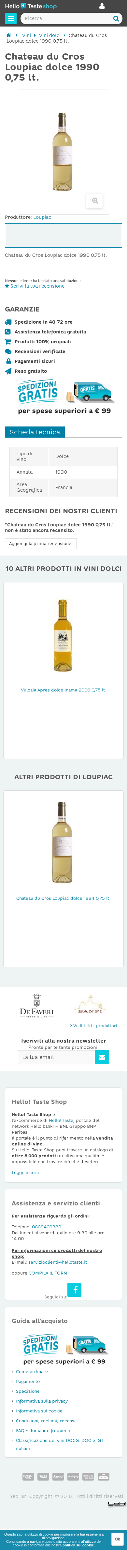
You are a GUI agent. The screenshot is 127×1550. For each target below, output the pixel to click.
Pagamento (28, 1381)
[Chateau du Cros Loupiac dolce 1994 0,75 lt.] (63, 842)
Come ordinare (32, 1371)
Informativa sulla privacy (42, 1401)
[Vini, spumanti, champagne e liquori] (9, 35)
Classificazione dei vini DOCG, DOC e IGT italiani (60, 1444)
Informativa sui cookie (39, 1410)
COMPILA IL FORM (48, 1273)
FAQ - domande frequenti (43, 1430)
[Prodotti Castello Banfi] (37, 1006)
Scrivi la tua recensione (36, 286)
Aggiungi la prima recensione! (41, 543)
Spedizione (28, 1391)
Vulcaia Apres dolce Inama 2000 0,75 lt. (63, 690)
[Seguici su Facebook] (74, 1290)
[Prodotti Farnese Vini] (90, 1006)
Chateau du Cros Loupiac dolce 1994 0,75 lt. (63, 898)
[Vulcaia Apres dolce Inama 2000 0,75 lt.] (63, 633)
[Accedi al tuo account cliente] (102, 8)
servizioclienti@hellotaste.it (57, 1262)
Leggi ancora (25, 1172)
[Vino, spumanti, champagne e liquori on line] (31, 7)
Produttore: (18, 217)
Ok (117, 1539)
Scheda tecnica (35, 432)
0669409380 (46, 1226)
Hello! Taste (61, 1120)
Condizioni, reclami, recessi (46, 1420)
